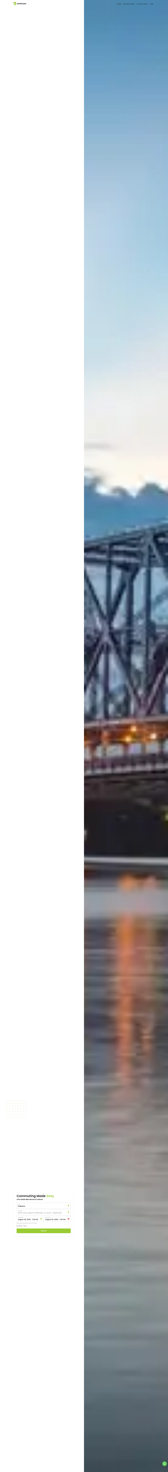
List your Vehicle (142, 4)
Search (43, 1231)
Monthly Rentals (129, 4)
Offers (119, 4)
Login (151, 4)
